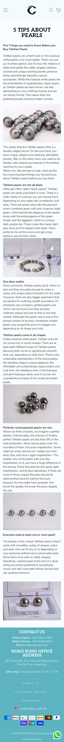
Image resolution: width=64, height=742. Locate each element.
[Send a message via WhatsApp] (57, 735)
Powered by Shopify (32, 739)
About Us (31, 683)
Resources (31, 700)
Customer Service (31, 692)
